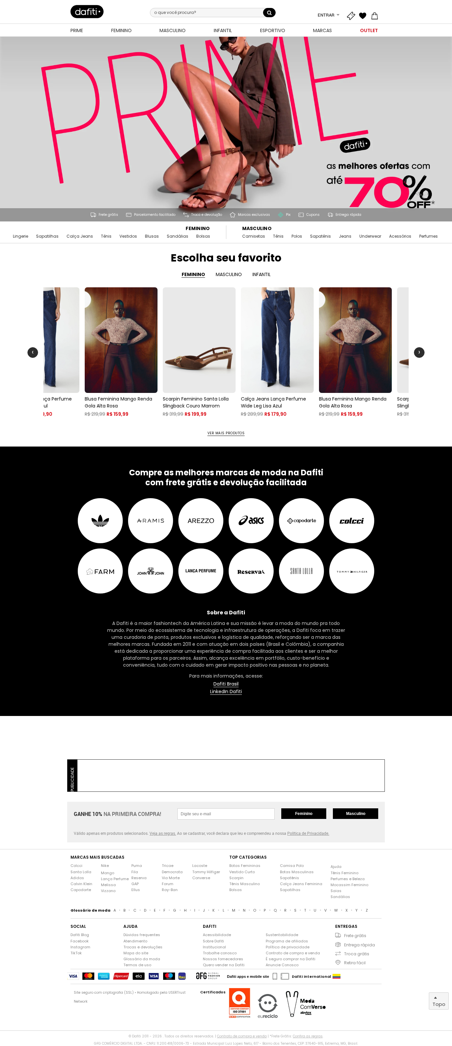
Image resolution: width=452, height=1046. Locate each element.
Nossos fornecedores (223, 959)
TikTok (76, 953)
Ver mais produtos (226, 433)
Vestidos (128, 236)
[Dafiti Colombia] (336, 976)
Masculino (257, 228)
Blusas (152, 236)
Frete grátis (355, 935)
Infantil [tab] (261, 274)
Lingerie (20, 236)
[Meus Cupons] (352, 15)
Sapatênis (320, 236)
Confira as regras (308, 1036)
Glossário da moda (141, 959)
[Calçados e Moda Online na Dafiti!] (87, 11)
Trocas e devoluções (142, 947)
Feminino (198, 228)
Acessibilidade (217, 934)
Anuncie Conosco (282, 965)
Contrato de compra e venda (293, 953)
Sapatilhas (47, 236)
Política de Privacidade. (308, 833)
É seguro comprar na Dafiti (290, 959)
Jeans (345, 236)
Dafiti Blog (79, 934)
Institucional (214, 947)
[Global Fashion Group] (208, 976)
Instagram (80, 947)
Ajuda (336, 866)
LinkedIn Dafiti (226, 692)
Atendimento (135, 941)
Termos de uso (137, 965)
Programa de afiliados (287, 941)
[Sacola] (376, 15)
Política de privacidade (287, 947)
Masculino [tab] (229, 274)
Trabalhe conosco (220, 953)
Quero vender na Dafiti (224, 965)
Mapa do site (135, 953)
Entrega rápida (359, 945)
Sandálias (177, 236)
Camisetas (253, 236)
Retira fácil (355, 963)
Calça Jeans (80, 236)
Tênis (106, 236)
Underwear (370, 236)
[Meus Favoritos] (364, 15)
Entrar (327, 15)
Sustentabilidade (282, 934)
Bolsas (203, 236)
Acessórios (400, 236)
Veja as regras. (163, 833)
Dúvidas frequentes (141, 934)
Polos (297, 236)
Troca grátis (356, 954)
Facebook (79, 941)
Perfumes (428, 236)
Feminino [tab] (193, 274)
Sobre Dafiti (213, 941)
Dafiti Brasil (226, 684)
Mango (107, 873)
